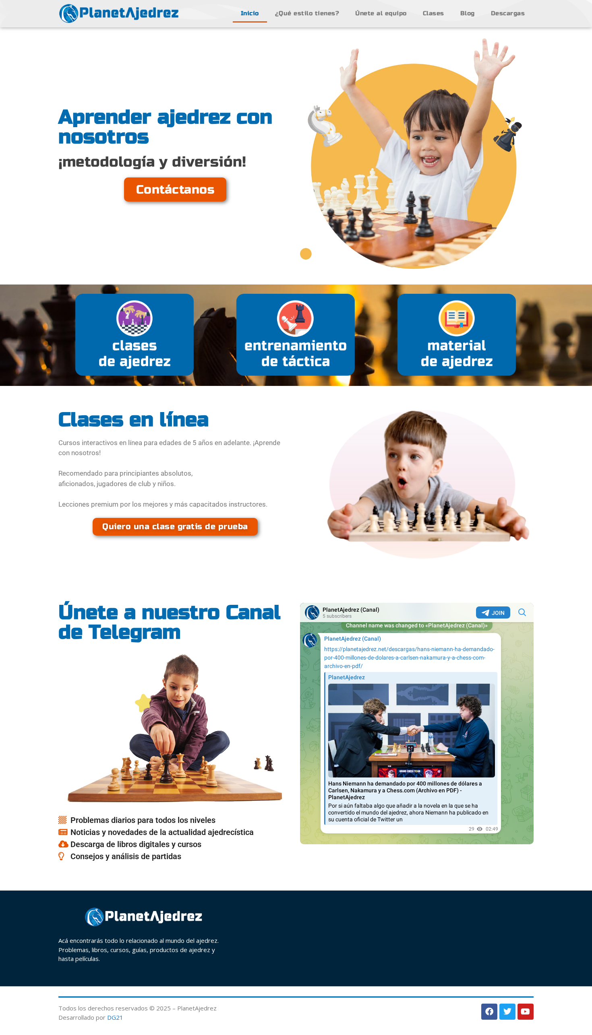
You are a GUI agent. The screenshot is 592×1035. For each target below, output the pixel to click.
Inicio (250, 13)
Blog (467, 13)
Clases (433, 13)
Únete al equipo (381, 13)
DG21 (115, 1017)
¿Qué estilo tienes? (307, 13)
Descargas (508, 13)
